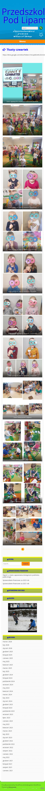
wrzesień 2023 (8, 714)
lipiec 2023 (6, 718)
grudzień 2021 (8, 761)
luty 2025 (6, 671)
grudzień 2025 (8, 651)
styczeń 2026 (7, 648)
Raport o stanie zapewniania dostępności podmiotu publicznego (21, 576)
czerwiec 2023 (8, 721)
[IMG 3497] (23, 605)
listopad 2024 (7, 678)
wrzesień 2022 (8, 747)
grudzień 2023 (8, 704)
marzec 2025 (7, 668)
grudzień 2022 (8, 741)
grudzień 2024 (8, 675)
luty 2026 (6, 645)
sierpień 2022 (7, 751)
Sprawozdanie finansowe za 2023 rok (16, 580)
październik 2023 (9, 711)
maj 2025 (6, 661)
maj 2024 (6, 688)
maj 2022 (6, 757)
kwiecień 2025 (8, 665)
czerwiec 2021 (8, 771)
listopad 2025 (7, 655)
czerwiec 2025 (8, 658)
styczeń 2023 (7, 737)
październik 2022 (9, 744)
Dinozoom (12, 787)
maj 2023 (6, 724)
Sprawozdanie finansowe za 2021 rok (16, 583)
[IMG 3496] (32, 605)
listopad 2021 (7, 764)
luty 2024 (6, 698)
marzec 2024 (7, 694)
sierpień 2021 (7, 767)
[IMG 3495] (14, 605)
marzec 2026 (7, 642)
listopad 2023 (7, 708)
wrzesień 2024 (8, 685)
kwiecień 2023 (8, 728)
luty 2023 (6, 734)
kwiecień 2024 (8, 691)
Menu (22, 41)
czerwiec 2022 (8, 754)
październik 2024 (9, 681)
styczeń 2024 (7, 701)
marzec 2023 (7, 731)
